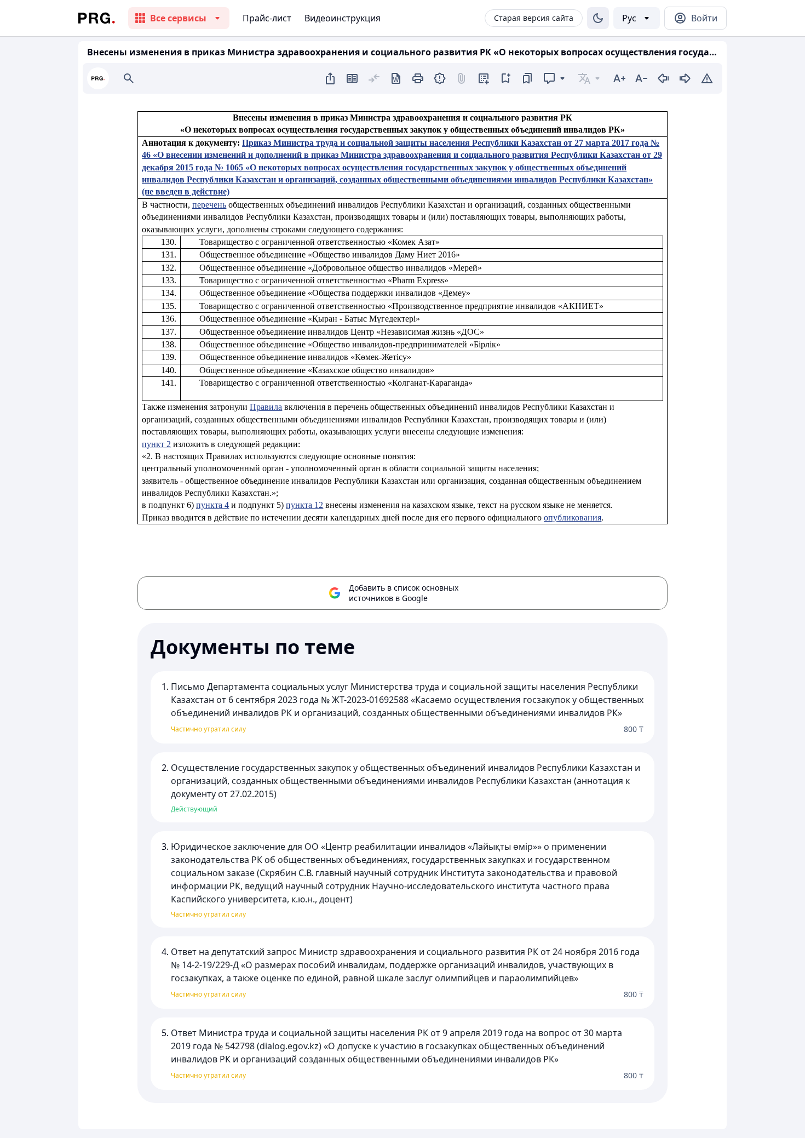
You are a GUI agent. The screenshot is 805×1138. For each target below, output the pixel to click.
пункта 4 (212, 505)
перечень (209, 204)
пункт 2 (156, 444)
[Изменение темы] (598, 18)
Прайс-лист (267, 18)
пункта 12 (304, 505)
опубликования (572, 517)
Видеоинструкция (342, 18)
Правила (266, 406)
